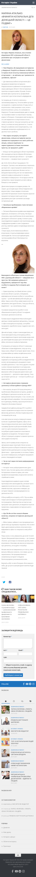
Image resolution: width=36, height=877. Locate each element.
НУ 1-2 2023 (5, 64)
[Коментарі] (22, 701)
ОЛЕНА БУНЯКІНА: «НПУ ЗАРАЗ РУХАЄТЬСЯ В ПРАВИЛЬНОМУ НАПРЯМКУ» (24, 609)
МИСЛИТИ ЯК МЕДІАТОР (20, 731)
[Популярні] (6, 701)
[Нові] (14, 701)
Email (21, 650)
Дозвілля (6, 827)
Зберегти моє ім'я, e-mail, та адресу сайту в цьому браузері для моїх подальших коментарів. (18, 667)
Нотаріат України (9, 2)
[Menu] (33, 2)
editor (5, 27)
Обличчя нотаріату (9, 7)
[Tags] (30, 701)
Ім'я (5, 650)
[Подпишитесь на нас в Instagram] (33, 684)
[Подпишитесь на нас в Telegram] (30, 684)
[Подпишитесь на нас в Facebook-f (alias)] (23, 684)
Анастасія (6, 804)
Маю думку (7, 832)
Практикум (7, 846)
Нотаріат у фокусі (17, 728)
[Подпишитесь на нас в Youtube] (27, 684)
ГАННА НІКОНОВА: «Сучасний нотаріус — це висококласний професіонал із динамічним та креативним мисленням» (9, 612)
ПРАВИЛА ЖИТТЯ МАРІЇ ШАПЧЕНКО (21, 816)
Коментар (8, 636)
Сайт (5, 657)
